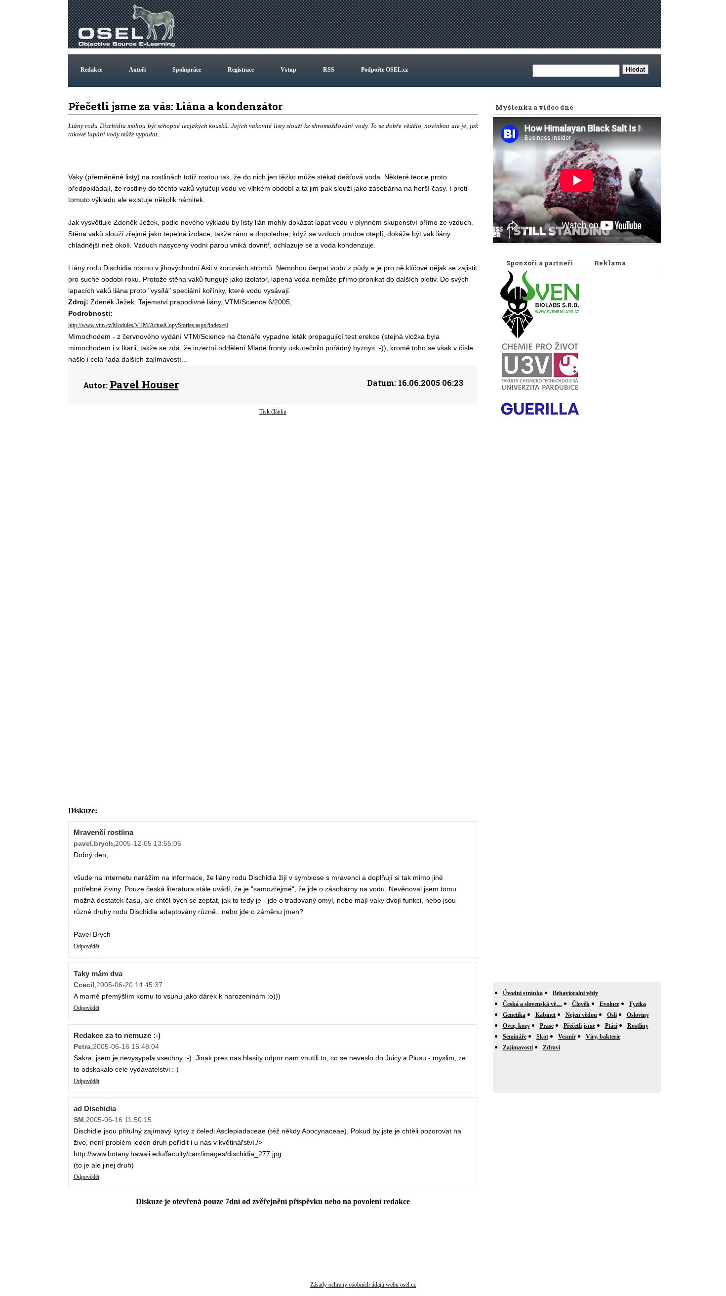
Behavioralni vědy (575, 993)
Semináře (514, 1036)
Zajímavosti (518, 1047)
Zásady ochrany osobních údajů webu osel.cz (363, 1284)
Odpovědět (86, 946)
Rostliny (637, 1025)
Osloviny (638, 1014)
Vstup (288, 69)
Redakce (91, 69)
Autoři (137, 69)
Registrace (241, 69)
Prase (547, 1025)
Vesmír (567, 1036)
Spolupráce (186, 69)
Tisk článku (272, 411)
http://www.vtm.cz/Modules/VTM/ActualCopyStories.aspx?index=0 (148, 325)
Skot (542, 1036)
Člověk (581, 1004)
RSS (328, 69)
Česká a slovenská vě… (532, 1004)
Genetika (514, 1014)
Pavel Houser (144, 384)
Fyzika (637, 1004)
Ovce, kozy (516, 1025)
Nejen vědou (581, 1014)
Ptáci (611, 1025)
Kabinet (545, 1014)
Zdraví (551, 1047)
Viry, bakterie (603, 1036)
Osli (612, 1014)
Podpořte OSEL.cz (384, 69)
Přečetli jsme (579, 1025)
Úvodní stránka (523, 993)
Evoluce (609, 1004)
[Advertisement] (479, 24)
